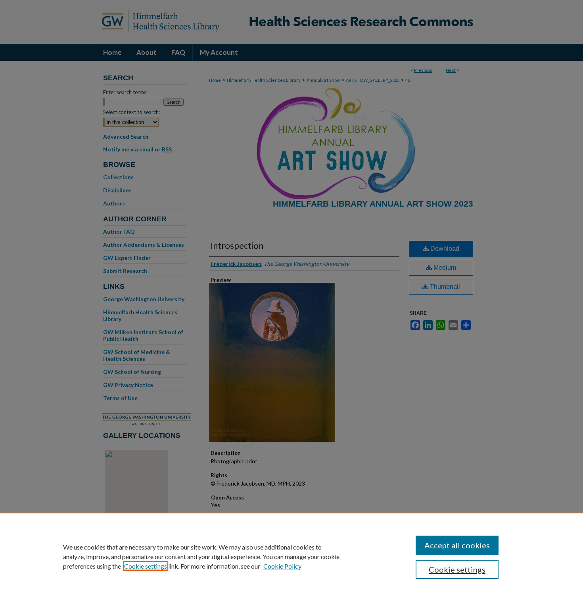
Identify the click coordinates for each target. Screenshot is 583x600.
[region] (291, 556)
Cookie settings (145, 566)
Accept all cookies (457, 545)
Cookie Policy (282, 566)
